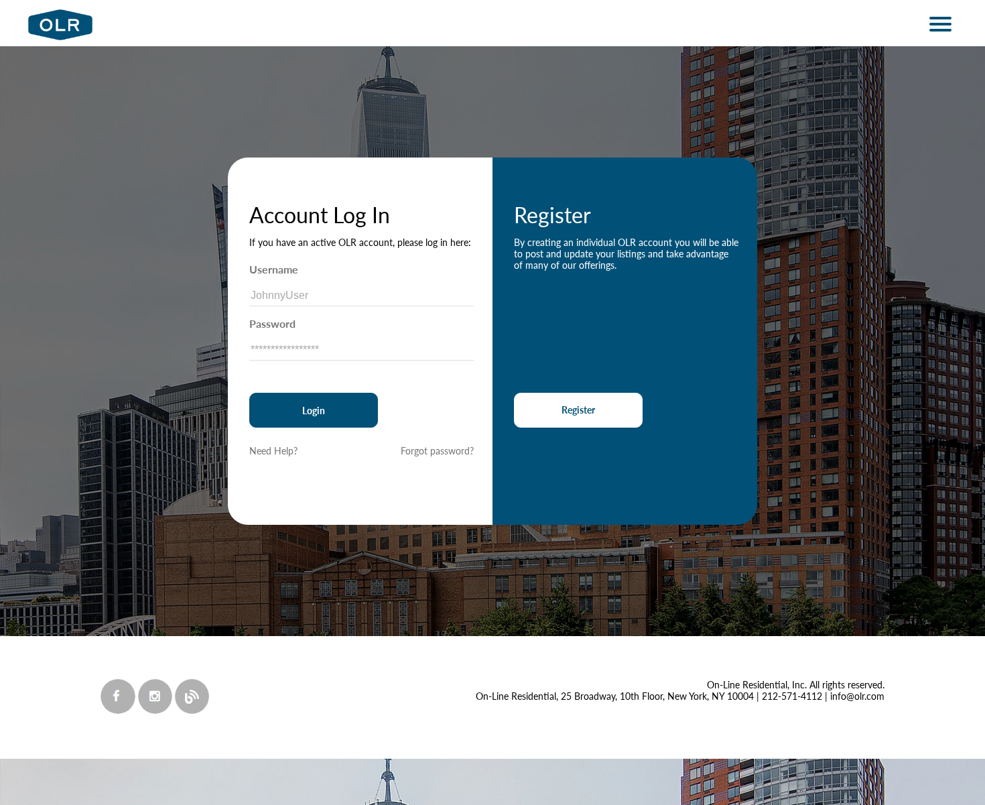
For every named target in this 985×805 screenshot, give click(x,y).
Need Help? (273, 450)
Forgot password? (437, 450)
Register (578, 410)
